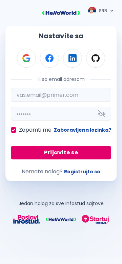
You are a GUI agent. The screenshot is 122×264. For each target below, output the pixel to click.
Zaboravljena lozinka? (82, 130)
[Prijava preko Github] (95, 58)
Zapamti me (35, 130)
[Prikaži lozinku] (101, 113)
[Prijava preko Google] (26, 58)
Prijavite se (61, 152)
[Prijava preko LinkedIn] (72, 58)
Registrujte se (82, 171)
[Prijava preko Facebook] (49, 58)
